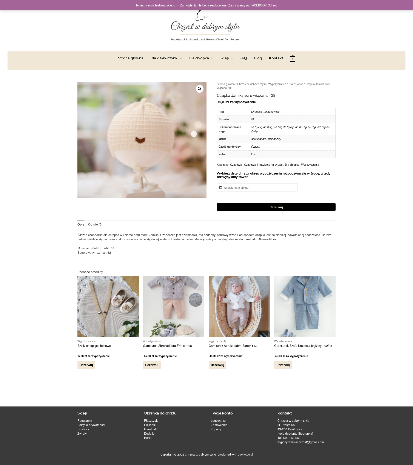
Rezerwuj (276, 207)
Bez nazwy (274, 139)
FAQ (243, 58)
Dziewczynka (271, 112)
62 (252, 119)
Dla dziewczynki (164, 58)
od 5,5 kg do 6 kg (261, 127)
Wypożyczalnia (277, 84)
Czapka (255, 146)
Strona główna (130, 58)
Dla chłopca (199, 58)
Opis (80, 224)
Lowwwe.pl (245, 454)
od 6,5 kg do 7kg (305, 127)
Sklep (224, 58)
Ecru (253, 154)
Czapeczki (236, 165)
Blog (258, 58)
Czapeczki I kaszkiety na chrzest (263, 165)
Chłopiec (256, 112)
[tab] (80, 224)
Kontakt (276, 58)
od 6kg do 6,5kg (284, 127)
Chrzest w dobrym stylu (251, 84)
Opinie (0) (95, 224)
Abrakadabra (258, 139)
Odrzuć (272, 5)
